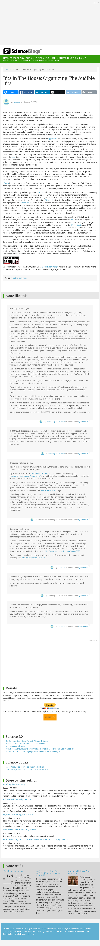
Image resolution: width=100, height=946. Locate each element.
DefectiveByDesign (50, 267)
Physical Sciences (26, 58)
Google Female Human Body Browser (20, 829)
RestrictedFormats (49, 490)
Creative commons (19, 278)
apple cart (52, 138)
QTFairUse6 (76, 225)
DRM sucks (49, 200)
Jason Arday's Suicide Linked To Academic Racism (27, 769)
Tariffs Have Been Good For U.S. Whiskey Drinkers (27, 741)
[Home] (18, 51)
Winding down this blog (14, 784)
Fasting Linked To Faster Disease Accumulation (26, 743)
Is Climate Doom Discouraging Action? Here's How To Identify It (33, 751)
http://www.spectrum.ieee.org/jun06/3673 (62, 551)
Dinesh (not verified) (56, 453)
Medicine (7, 60)
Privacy (44, 928)
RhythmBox (24, 202)
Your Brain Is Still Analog (16, 746)
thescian (8, 69)
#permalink (83, 421)
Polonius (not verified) (56, 421)
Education (72, 58)
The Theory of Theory (13, 871)
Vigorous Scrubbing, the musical (18, 814)
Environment (42, 58)
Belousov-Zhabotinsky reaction (17, 799)
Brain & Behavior (21, 60)
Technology (38, 60)
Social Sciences (58, 58)
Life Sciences (9, 58)
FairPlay (40, 192)
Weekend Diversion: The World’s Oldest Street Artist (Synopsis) (48, 873)
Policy (82, 58)
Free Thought (52, 60)
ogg (13, 157)
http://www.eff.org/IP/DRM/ (33, 557)
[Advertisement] (50, 22)
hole (72, 219)
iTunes (6, 183)
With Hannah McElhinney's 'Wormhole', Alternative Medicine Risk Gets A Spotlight (40, 749)
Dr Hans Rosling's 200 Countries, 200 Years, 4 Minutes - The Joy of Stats (35, 839)
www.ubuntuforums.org (42, 473)
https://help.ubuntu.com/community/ (25, 476)
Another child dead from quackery (79, 872)
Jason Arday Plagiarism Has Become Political (25, 767)
